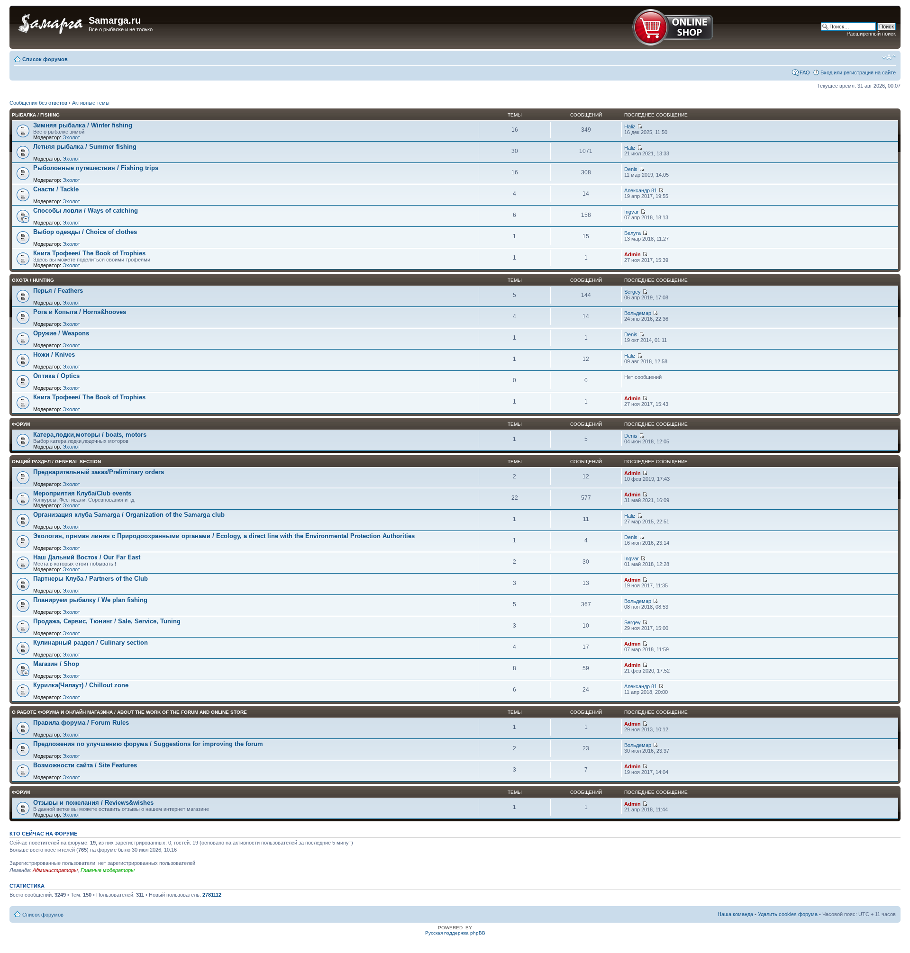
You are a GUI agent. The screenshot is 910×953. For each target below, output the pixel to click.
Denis (630, 169)
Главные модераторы (108, 870)
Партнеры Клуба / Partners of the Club (90, 578)
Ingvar (631, 212)
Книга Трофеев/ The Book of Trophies (89, 253)
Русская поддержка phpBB (455, 932)
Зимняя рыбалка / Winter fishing (82, 125)
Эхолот (71, 137)
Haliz (630, 126)
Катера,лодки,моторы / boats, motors (89, 434)
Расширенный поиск (871, 33)
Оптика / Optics (56, 375)
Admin (632, 254)
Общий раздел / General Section (56, 461)
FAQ (805, 72)
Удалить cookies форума (788, 914)
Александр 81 (640, 190)
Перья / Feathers (58, 290)
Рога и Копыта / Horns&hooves (79, 311)
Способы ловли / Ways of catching (85, 210)
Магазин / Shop (56, 663)
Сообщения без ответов (38, 103)
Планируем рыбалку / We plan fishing (90, 599)
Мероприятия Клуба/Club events (82, 493)
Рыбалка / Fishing (36, 114)
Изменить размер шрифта (889, 57)
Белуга (632, 233)
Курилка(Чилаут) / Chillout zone (80, 685)
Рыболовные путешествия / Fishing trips (95, 167)
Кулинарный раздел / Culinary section (90, 642)
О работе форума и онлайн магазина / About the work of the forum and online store (129, 712)
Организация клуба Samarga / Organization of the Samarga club (129, 514)
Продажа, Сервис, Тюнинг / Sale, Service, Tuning (107, 621)
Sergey (632, 292)
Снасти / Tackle (56, 189)
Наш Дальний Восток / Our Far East (86, 557)
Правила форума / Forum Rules (81, 722)
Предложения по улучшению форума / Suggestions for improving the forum (148, 743)
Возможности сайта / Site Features (85, 765)
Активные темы (90, 103)
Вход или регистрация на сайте (858, 72)
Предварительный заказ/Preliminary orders (98, 472)
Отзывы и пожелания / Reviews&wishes (93, 802)
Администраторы (55, 870)
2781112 (211, 895)
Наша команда (735, 914)
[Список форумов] (50, 23)
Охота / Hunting (33, 280)
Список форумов (45, 59)
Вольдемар (637, 313)
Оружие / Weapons (61, 333)
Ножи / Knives (54, 354)
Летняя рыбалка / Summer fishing (84, 146)
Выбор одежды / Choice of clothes (85, 231)
